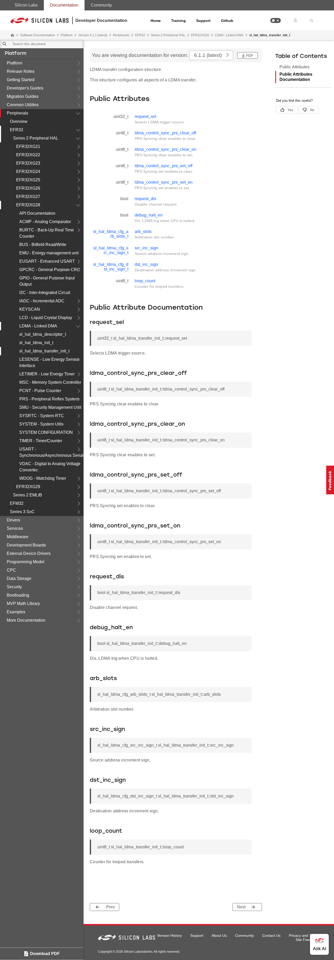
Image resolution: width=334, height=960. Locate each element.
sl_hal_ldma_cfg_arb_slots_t (110, 233)
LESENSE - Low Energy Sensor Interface (49, 362)
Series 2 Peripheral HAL (35, 138)
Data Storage (19, 578)
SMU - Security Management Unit (50, 407)
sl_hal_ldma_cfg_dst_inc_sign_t (110, 266)
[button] (275, 20)
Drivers (13, 520)
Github (227, 21)
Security (14, 587)
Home (156, 21)
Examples (16, 612)
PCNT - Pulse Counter (40, 390)
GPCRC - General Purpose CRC (49, 269)
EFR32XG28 (28, 205)
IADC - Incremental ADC (41, 301)
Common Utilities (23, 105)
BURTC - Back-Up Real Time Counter (46, 233)
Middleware (17, 537)
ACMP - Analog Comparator (45, 221)
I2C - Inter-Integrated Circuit (44, 292)
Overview (18, 121)
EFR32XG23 (28, 163)
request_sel (145, 116)
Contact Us (271, 935)
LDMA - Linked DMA (229, 35)
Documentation (64, 5)
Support (203, 21)
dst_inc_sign (146, 264)
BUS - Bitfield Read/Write (42, 244)
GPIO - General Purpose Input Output (47, 281)
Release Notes (20, 71)
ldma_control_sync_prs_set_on (164, 182)
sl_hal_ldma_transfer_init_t (44, 351)
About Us (219, 935)
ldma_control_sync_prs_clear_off (165, 133)
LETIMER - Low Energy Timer (47, 374)
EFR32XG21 (28, 146)
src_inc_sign (146, 248)
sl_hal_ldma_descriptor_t (42, 334)
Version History (169, 935)
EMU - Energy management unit (49, 253)
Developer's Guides (25, 88)
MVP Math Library (23, 603)
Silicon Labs (26, 5)
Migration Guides (22, 96)
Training (178, 21)
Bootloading (18, 595)
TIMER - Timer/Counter (40, 441)
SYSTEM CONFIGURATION (46, 432)
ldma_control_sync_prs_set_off (163, 166)
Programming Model (25, 562)
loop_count (145, 281)
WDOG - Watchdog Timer (42, 478)
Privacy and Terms (304, 935)
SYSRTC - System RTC (41, 415)
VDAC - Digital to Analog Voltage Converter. (49, 466)
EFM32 (16, 503)
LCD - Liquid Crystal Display (45, 317)
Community (101, 5)
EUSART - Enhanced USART (47, 261)
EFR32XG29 (28, 486)
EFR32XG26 (28, 188)
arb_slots (143, 231)
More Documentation (26, 620)
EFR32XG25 (28, 180)
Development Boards (26, 545)
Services (15, 528)
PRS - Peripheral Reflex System (49, 399)
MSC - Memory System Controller (50, 382)
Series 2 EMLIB (27, 495)
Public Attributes (294, 67)
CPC (11, 570)
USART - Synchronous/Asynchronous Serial (51, 452)
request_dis (145, 198)
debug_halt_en (149, 215)
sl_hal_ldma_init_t (36, 342)
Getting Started (20, 79)
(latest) (208, 55)
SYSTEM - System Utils (41, 424)
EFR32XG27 (28, 196)
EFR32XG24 (28, 171)
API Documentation (37, 213)
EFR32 (16, 130)
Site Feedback (307, 940)
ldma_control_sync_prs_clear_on (165, 149)
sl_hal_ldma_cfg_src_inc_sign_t (110, 250)
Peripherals (17, 113)
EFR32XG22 (28, 155)
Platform (15, 53)
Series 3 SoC (22, 511)
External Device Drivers (29, 553)
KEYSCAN (29, 309)
